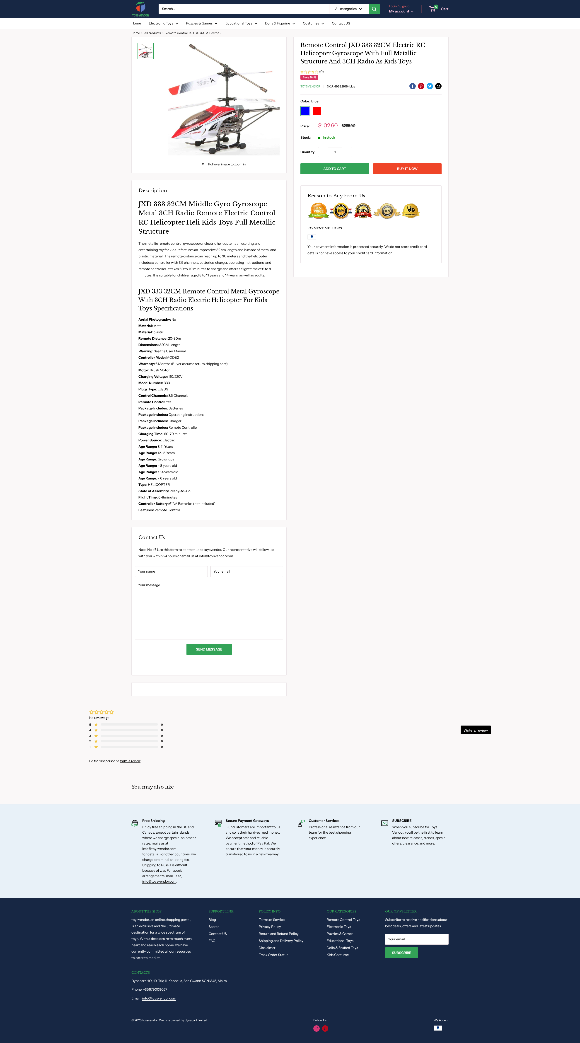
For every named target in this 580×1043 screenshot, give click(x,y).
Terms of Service (272, 919)
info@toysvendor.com (216, 556)
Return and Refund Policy (279, 934)
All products (152, 33)
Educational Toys (238, 23)
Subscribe (401, 953)
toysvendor (310, 86)
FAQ (212, 941)
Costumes (311, 23)
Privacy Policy (270, 926)
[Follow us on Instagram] (316, 1028)
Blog (212, 919)
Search (214, 926)
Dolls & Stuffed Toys (342, 948)
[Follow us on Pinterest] (325, 1028)
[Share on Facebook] (412, 86)
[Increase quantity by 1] (347, 152)
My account (399, 11)
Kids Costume (338, 955)
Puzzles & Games (199, 23)
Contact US (341, 23)
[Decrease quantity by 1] (323, 152)
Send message (209, 649)
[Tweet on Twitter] (430, 86)
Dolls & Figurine (277, 23)
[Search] (374, 9)
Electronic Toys (161, 23)
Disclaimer (267, 948)
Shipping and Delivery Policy (281, 941)
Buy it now (407, 169)
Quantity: (307, 152)
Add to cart (334, 169)
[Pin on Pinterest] (421, 86)
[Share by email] (438, 86)
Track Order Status (273, 955)
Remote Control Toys (343, 919)
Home (136, 23)
